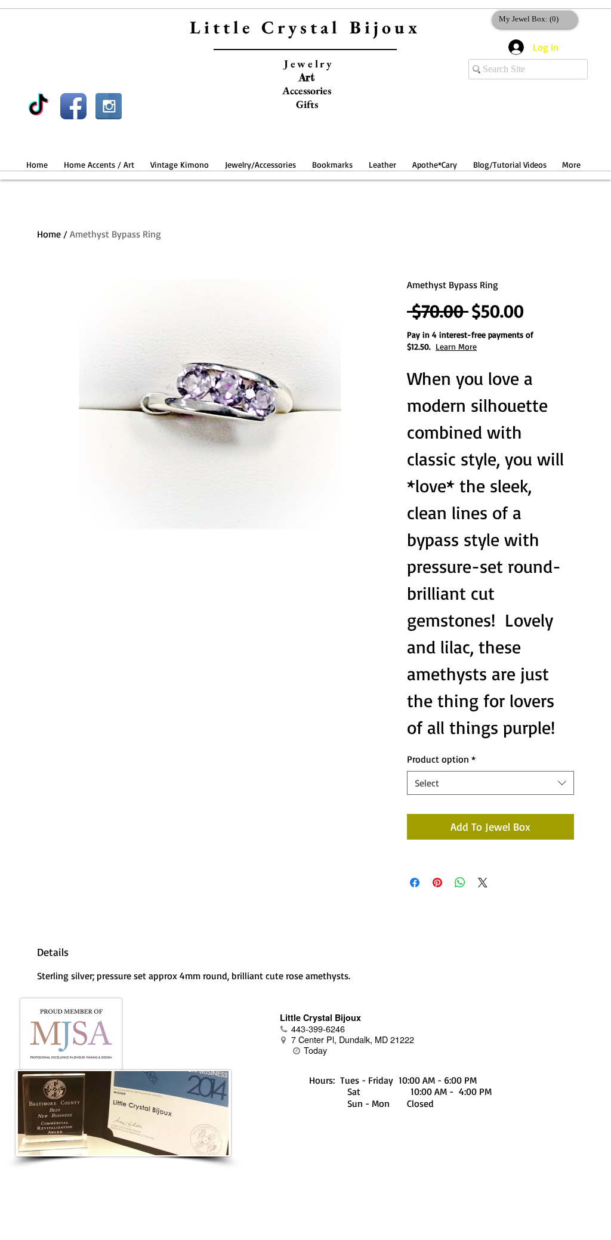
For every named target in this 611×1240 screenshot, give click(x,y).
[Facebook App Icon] (73, 106)
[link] (532, 18)
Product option (441, 759)
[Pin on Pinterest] (437, 882)
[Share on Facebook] (415, 882)
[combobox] (490, 783)
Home (49, 234)
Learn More (456, 346)
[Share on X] (483, 882)
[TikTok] (38, 106)
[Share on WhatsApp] (460, 882)
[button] (98, 159)
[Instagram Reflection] (108, 106)
